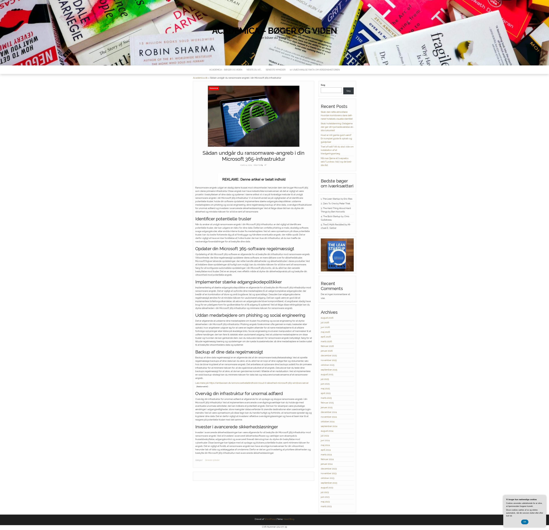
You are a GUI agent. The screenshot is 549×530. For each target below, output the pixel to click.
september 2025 (329, 369)
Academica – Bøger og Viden (274, 31)
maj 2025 (325, 388)
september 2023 (329, 483)
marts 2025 (326, 398)
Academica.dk (200, 78)
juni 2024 (325, 440)
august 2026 (327, 318)
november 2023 (329, 473)
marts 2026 (326, 341)
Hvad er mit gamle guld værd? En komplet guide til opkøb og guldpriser (336, 138)
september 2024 (329, 426)
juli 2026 (325, 322)
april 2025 (326, 393)
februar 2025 (327, 402)
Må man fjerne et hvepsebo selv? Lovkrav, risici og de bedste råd (336, 161)
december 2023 (329, 468)
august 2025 (327, 374)
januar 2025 (326, 407)
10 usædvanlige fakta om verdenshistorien (315, 69)
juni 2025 (325, 384)
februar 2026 (327, 346)
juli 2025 (325, 379)
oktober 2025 (327, 365)
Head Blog (289, 519)
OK (524, 522)
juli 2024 (325, 435)
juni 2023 (325, 497)
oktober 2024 (327, 421)
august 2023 (327, 487)
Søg (323, 85)
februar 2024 (327, 459)
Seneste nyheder (276, 69)
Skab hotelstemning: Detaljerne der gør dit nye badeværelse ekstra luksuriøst (337, 127)
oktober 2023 (327, 478)
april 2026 (326, 336)
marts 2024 (326, 454)
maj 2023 (325, 501)
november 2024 (329, 417)
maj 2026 (325, 332)
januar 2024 (327, 464)
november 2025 (329, 360)
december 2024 (329, 412)
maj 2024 (325, 445)
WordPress (270, 519)
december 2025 (329, 355)
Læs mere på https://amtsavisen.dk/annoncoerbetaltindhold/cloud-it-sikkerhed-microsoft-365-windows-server (252, 383)
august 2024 (327, 431)
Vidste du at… (253, 69)
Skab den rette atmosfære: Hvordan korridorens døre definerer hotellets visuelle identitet (337, 115)
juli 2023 (325, 492)
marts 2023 (326, 506)
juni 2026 (325, 327)
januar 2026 (327, 351)
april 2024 (326, 450)
